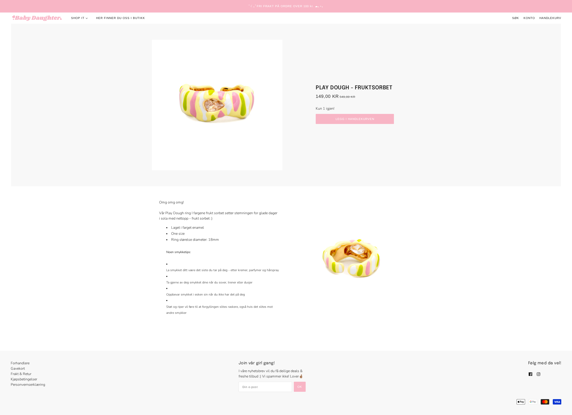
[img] (530, 373)
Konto (529, 18)
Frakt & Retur (21, 373)
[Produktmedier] (353, 260)
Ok (299, 386)
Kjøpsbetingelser (24, 379)
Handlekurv (550, 18)
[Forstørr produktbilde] (217, 105)
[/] (37, 18)
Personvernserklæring (28, 384)
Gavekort (18, 368)
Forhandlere (20, 363)
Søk (515, 18)
